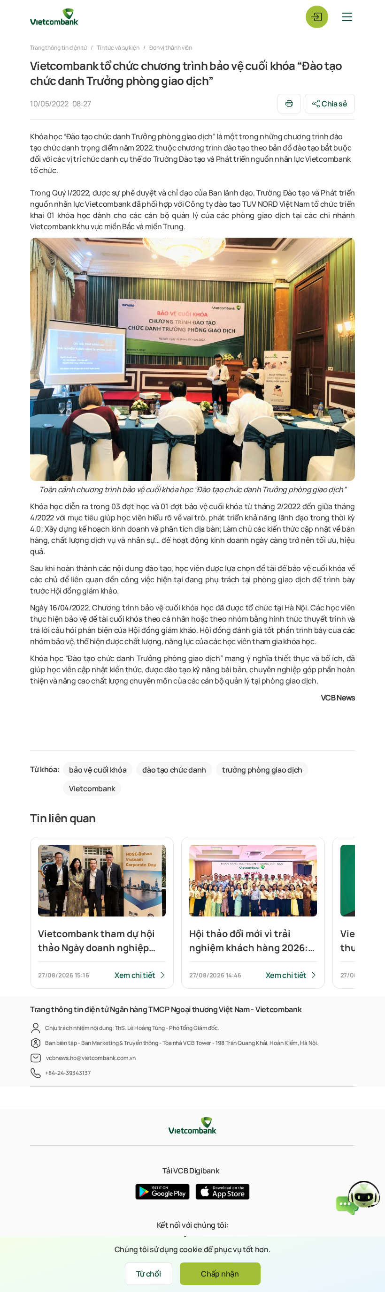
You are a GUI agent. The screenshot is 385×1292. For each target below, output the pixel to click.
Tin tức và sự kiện (118, 48)
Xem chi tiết (135, 975)
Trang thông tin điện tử (59, 48)
